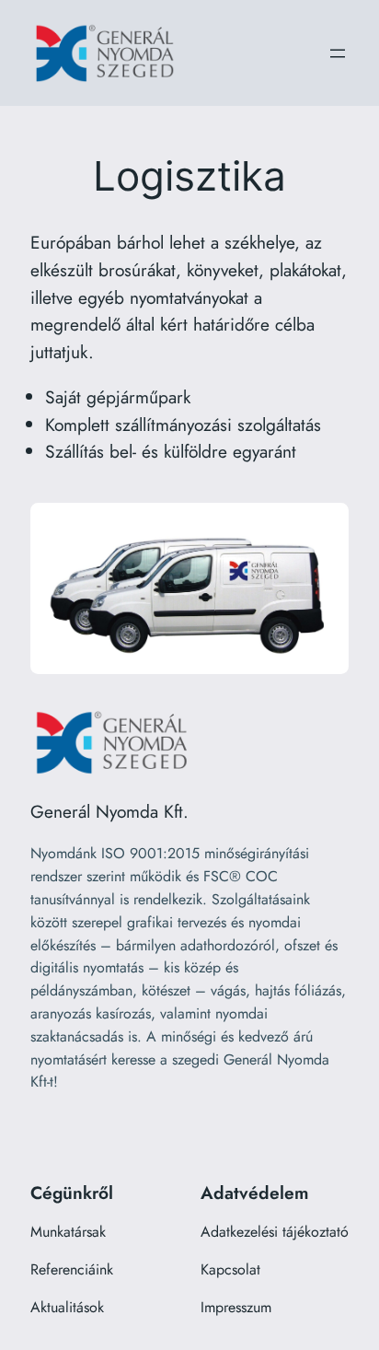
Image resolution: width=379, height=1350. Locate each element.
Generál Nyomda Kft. (109, 811)
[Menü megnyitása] (338, 53)
